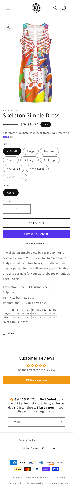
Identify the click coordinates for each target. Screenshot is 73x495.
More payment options (36, 243)
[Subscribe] (60, 422)
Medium (49, 151)
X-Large (29, 160)
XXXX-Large (37, 168)
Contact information (57, 483)
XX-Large (50, 160)
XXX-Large (13, 168)
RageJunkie (21, 477)
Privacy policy (16, 483)
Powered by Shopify (38, 477)
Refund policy (58, 477)
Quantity (8, 201)
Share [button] (11, 333)
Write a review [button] (36, 380)
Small (11, 160)
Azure (11, 192)
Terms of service (35, 483)
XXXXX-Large (15, 177)
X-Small (12, 151)
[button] (8, 7)
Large (30, 151)
